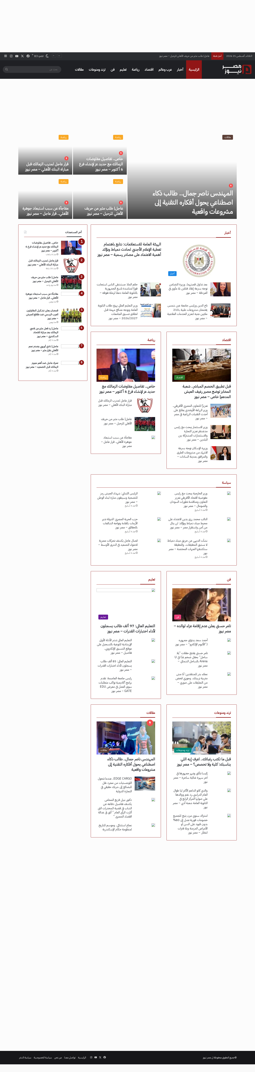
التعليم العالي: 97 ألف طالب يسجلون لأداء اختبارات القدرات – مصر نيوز (128, 628)
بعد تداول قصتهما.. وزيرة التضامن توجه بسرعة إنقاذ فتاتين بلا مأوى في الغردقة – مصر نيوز (188, 288)
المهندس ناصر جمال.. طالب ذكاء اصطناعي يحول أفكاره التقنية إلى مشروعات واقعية (193, 202)
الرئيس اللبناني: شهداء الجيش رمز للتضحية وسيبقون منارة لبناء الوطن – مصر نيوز (117, 497)
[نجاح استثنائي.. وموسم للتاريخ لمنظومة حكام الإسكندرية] (153, 825)
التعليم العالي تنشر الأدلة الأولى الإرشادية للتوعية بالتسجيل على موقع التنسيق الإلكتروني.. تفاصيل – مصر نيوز (114, 646)
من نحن (58, 1057)
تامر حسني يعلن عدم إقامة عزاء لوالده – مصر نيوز (202, 628)
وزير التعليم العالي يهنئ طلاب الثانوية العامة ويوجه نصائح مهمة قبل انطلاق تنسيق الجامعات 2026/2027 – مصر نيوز (118, 311)
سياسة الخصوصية (43, 1057)
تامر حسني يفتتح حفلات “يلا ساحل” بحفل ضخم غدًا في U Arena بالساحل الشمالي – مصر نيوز (191, 659)
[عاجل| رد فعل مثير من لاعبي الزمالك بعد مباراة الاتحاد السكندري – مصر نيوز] (71, 333)
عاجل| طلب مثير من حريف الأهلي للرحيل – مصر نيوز (104, 210)
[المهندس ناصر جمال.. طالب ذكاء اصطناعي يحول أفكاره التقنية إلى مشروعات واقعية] (182, 175)
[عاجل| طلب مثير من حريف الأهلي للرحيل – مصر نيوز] (100, 197)
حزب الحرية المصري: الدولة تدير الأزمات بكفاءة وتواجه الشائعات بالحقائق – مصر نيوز (120, 523)
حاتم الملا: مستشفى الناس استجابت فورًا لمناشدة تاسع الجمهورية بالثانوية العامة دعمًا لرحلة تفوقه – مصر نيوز (117, 290)
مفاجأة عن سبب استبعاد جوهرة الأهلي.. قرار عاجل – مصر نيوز (180, 56)
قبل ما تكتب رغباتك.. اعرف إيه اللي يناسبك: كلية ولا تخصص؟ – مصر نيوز (204, 761)
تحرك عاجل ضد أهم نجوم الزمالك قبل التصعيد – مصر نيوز (42, 365)
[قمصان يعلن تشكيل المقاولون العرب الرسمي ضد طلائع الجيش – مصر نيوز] (71, 316)
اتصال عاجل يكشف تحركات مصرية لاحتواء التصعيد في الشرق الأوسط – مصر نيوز (118, 544)
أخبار (180, 69)
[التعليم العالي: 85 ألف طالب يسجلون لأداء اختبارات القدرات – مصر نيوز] (153, 661)
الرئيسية (194, 69)
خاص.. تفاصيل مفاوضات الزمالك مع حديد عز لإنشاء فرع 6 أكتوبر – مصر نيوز (101, 164)
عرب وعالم (165, 69)
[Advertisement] (127, 26)
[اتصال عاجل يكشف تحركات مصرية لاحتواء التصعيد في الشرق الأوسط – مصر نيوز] (159, 540)
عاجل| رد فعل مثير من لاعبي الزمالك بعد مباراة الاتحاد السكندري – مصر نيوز (44, 332)
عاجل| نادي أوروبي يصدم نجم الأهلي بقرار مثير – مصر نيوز (43, 348)
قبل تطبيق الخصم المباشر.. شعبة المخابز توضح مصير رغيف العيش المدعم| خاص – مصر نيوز (207, 391)
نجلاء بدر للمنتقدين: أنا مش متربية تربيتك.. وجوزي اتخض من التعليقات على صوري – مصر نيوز (191, 680)
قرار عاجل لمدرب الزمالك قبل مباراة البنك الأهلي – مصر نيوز (47, 166)
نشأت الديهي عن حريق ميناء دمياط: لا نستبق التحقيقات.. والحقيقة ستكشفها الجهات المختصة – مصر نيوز (187, 546)
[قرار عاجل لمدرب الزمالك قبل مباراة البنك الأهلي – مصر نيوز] (45, 153)
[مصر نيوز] (237, 69)
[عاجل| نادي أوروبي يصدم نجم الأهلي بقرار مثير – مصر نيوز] (71, 351)
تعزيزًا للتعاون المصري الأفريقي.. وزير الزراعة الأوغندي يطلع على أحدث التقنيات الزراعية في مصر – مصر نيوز (190, 412)
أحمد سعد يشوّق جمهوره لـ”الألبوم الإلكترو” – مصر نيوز (191, 642)
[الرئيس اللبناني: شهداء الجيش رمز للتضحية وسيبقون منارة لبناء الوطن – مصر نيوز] (159, 493)
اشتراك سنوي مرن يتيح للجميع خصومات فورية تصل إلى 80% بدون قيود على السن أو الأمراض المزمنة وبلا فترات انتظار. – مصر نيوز (190, 824)
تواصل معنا (70, 1057)
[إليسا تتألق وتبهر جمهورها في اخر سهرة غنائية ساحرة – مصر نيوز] (229, 773)
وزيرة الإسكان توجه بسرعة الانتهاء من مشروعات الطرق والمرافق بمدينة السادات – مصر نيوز (192, 454)
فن (113, 69)
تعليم (123, 69)
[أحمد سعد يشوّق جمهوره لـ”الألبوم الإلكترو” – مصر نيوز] (229, 640)
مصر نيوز (207, 1057)
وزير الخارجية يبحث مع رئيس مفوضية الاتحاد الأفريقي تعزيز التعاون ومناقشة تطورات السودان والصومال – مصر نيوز (188, 499)
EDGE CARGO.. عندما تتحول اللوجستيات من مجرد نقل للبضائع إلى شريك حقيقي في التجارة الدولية (115, 784)
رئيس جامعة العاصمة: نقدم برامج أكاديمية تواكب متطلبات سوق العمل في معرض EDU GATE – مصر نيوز (115, 684)
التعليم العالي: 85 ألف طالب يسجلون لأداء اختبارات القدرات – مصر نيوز (115, 665)
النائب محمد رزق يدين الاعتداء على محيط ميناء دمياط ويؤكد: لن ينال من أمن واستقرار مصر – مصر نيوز (187, 523)
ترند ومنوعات (97, 69)
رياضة (135, 69)
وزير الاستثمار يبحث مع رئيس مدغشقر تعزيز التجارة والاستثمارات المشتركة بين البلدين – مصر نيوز (191, 433)
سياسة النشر (25, 1057)
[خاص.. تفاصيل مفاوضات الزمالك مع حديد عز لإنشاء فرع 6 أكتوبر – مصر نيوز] (100, 153)
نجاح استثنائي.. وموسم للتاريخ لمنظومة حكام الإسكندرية (115, 827)
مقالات (79, 69)
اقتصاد (149, 69)
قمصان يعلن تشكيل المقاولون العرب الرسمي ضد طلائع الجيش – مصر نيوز (42, 314)
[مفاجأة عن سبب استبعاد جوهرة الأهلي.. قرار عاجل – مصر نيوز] (45, 197)
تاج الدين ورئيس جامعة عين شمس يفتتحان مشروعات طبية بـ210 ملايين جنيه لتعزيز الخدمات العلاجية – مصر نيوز (187, 311)
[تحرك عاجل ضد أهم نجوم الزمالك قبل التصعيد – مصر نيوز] (71, 368)
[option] (127, 175)
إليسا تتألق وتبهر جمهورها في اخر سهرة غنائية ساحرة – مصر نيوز (190, 777)
